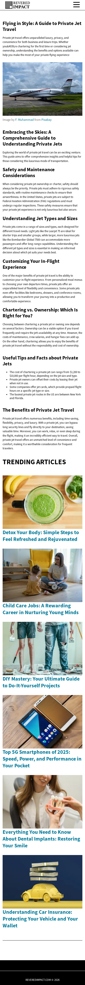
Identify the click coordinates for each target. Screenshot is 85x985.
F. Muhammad (24, 120)
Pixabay (46, 120)
